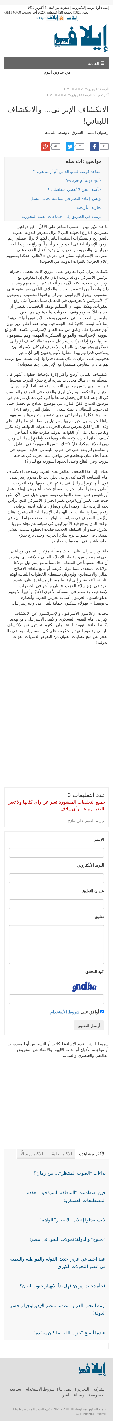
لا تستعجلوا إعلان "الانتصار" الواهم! (73, 1219)
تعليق (99, 916)
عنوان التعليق (93, 890)
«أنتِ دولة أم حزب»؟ (84, 180)
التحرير (83, 1389)
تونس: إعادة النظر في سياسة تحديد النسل (66, 198)
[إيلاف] (72, 18)
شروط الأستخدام (65, 1012)
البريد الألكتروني (90, 865)
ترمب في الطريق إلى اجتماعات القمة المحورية (62, 216)
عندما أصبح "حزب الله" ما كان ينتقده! (70, 1332)
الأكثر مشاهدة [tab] (92, 1153)
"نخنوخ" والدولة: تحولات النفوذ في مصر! (68, 1239)
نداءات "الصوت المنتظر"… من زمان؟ (70, 1173)
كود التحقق (94, 971)
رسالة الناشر (73, 1395)
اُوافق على (75, 1012)
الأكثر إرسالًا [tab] (31, 1153)
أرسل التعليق (89, 1025)
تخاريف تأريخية (89, 207)
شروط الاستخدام (40, 1389)
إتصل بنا (66, 1389)
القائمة (94, 63)
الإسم (99, 839)
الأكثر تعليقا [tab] (61, 1153)
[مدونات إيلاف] (50, 18)
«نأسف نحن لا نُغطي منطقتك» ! (75, 189)
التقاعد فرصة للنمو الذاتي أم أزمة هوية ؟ (67, 171)
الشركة (99, 1389)
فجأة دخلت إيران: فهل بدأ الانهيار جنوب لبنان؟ (62, 1285)
